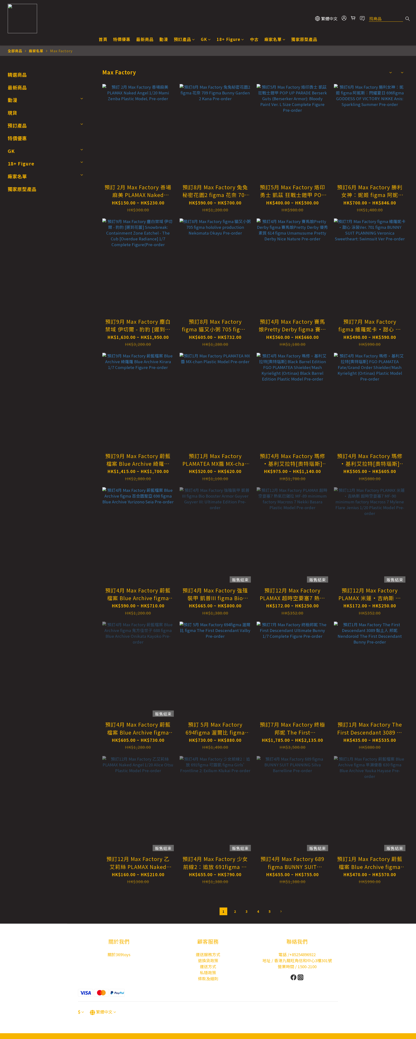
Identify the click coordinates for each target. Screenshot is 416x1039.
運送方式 (208, 966)
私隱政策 (208, 972)
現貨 (12, 112)
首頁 (103, 39)
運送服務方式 (208, 954)
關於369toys (119, 954)
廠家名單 (273, 39)
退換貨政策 (208, 960)
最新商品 (145, 39)
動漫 (163, 39)
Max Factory (61, 50)
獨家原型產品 (304, 39)
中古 (254, 39)
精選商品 (17, 74)
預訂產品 (182, 39)
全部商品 (15, 50)
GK (204, 39)
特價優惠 (121, 39)
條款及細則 (208, 978)
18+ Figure (228, 39)
